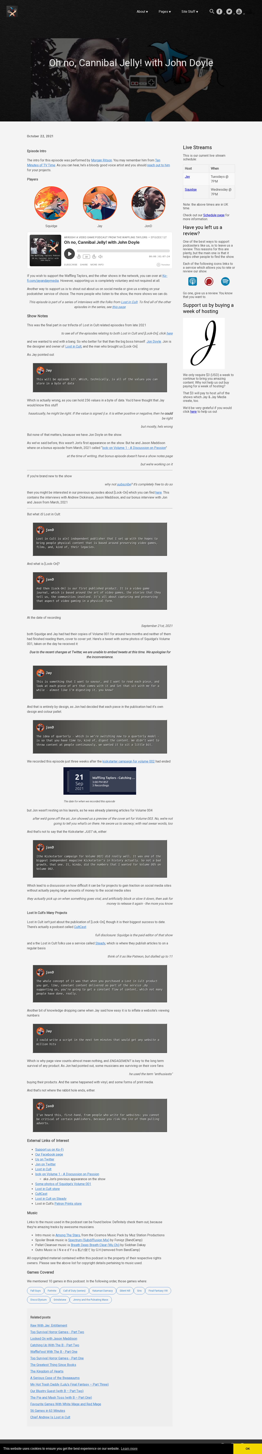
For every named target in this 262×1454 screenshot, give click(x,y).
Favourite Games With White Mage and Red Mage (65, 1404)
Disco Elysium (38, 1299)
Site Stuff (188, 12)
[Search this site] (212, 12)
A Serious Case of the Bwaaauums (55, 1378)
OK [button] (248, 1448)
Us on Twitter (44, 1159)
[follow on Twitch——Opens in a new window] (250, 12)
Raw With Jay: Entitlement (48, 1325)
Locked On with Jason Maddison (53, 1339)
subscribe (124, 484)
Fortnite (52, 1290)
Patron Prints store (68, 1204)
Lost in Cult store (47, 1189)
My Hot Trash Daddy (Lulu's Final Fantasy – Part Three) (69, 1384)
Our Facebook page (49, 1154)
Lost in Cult (129, 302)
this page (118, 307)
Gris (139, 1290)
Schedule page (214, 215)
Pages (163, 12)
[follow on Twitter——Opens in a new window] (230, 12)
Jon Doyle (154, 341)
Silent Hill (125, 1290)
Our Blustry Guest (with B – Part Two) (57, 1391)
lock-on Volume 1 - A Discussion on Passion (134, 448)
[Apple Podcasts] (193, 282)
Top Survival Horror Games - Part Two (57, 1332)
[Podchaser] (209, 282)
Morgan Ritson (101, 160)
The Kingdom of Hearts (46, 1371)
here (169, 333)
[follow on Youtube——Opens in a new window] (240, 12)
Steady (100, 943)
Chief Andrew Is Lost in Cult (50, 1417)
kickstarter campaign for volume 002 (129, 761)
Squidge (191, 190)
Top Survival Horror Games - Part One (57, 1358)
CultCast (80, 927)
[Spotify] (225, 282)
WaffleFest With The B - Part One (53, 1352)
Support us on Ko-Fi (49, 1149)
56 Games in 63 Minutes (47, 1411)
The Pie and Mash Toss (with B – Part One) (61, 1398)
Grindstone (60, 1299)
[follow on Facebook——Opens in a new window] (220, 12)
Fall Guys (35, 1290)
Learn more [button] (129, 1448)
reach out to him (158, 165)
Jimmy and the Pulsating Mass (90, 1299)
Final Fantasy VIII (158, 1290)
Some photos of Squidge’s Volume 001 (63, 1184)
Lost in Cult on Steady (51, 1199)
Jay (187, 177)
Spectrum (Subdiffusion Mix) (88, 1240)
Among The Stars (67, 1235)
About (141, 12)
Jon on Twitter (45, 1164)
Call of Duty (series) (74, 1290)
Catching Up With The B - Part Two (54, 1345)
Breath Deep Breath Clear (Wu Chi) (95, 1245)
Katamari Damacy (103, 1290)
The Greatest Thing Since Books (53, 1365)
